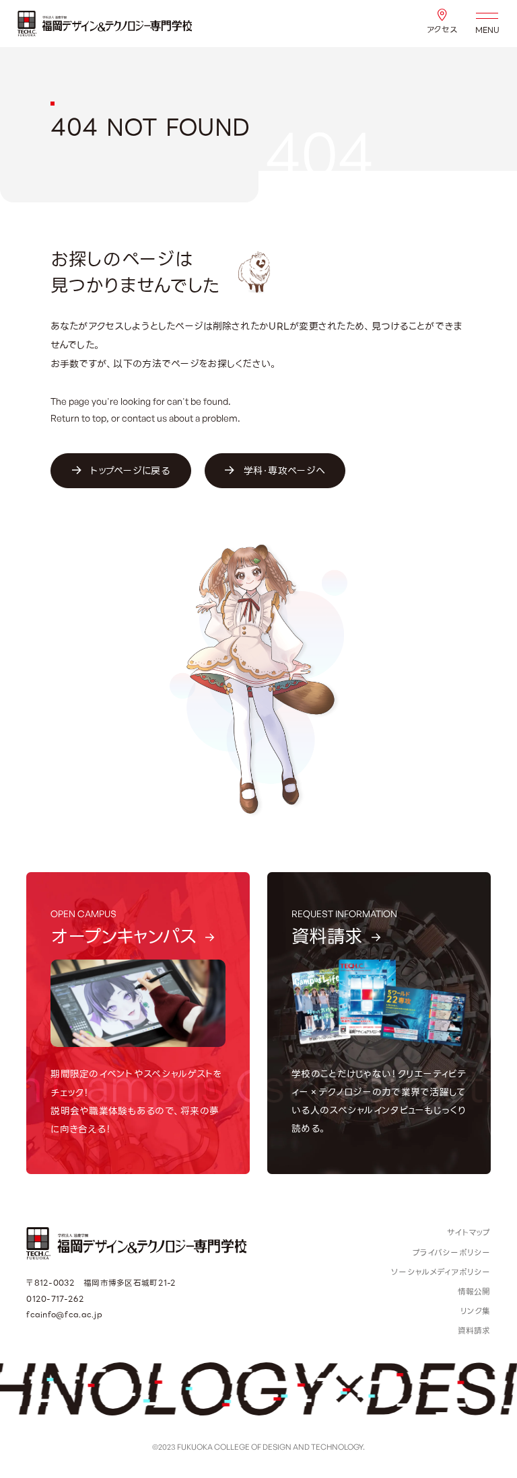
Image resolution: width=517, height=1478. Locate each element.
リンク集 (475, 1311)
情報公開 (474, 1292)
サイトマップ (469, 1233)
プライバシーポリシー (452, 1253)
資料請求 (474, 1331)
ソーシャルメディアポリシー (441, 1272)
